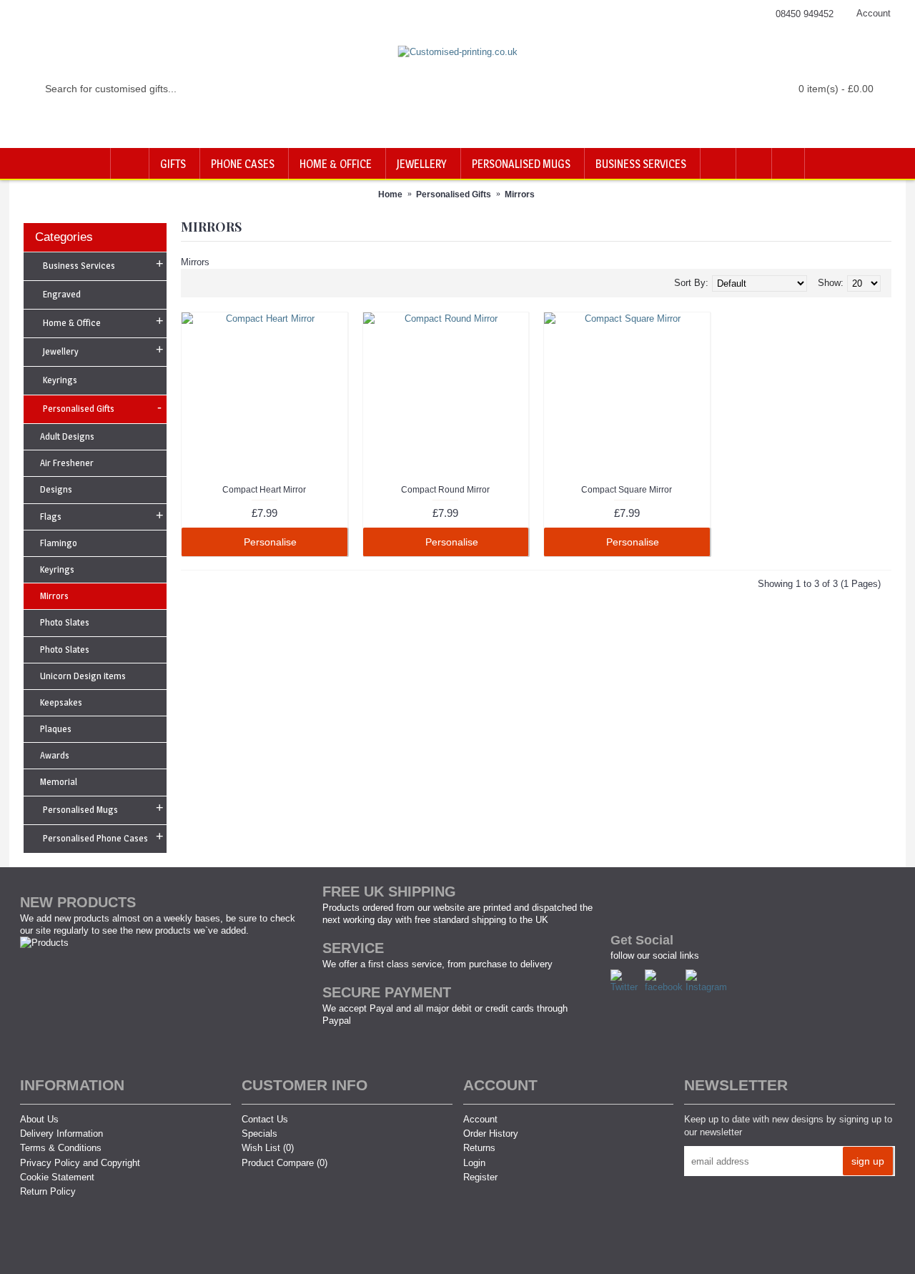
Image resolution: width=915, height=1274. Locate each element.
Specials (259, 1133)
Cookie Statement (57, 1177)
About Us (39, 1119)
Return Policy (48, 1191)
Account (480, 1119)
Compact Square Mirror (626, 490)
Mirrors (520, 194)
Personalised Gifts (453, 194)
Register (480, 1177)
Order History (490, 1133)
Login (474, 1162)
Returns (479, 1147)
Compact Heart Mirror (264, 490)
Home (390, 194)
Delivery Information (61, 1133)
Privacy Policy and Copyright (80, 1162)
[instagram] (708, 987)
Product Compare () (284, 1162)
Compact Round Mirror (445, 490)
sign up (867, 1161)
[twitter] (627, 987)
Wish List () (268, 1147)
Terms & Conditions (61, 1147)
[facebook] (665, 987)
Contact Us (265, 1119)
